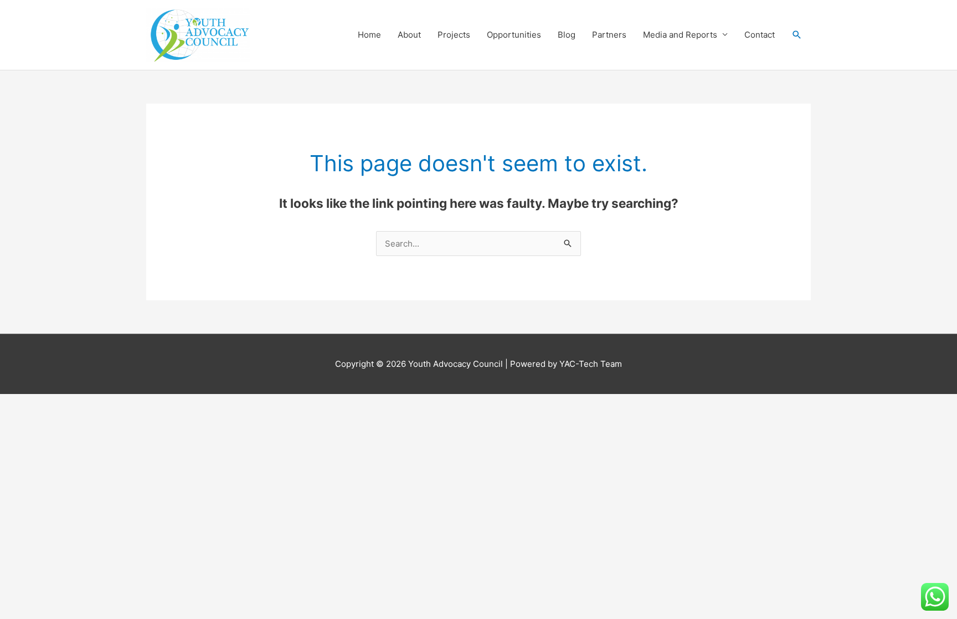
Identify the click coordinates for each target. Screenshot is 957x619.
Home (369, 34)
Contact (759, 34)
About (409, 34)
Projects (454, 34)
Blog (566, 34)
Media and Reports (680, 34)
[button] (796, 34)
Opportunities (514, 34)
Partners (609, 34)
